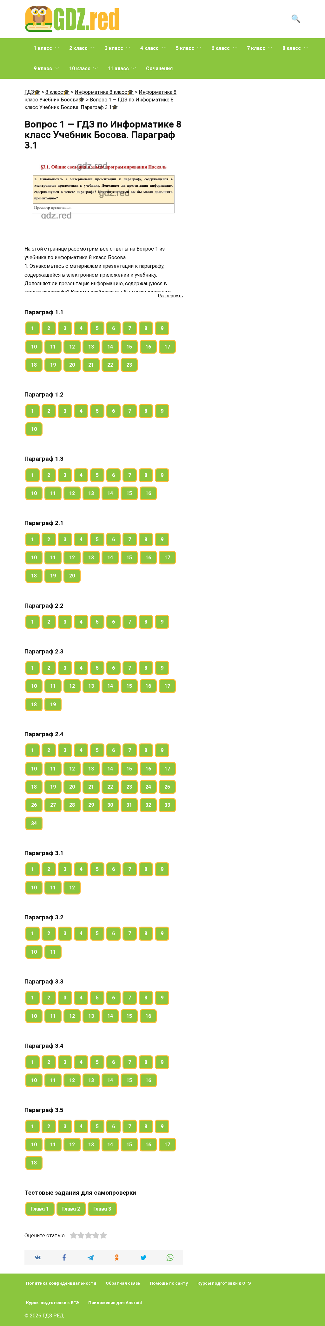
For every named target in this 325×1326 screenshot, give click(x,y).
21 (91, 365)
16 (148, 347)
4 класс (149, 48)
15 (129, 347)
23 (129, 365)
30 (110, 805)
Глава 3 (102, 1209)
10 (34, 347)
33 (167, 805)
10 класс (79, 69)
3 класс (114, 48)
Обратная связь (123, 1283)
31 (129, 805)
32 (148, 805)
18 (34, 365)
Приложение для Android (115, 1302)
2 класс (78, 48)
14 (110, 347)
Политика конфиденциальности (61, 1283)
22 (110, 365)
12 (72, 347)
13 (91, 347)
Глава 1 (40, 1209)
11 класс (118, 69)
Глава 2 (71, 1209)
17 (167, 347)
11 (53, 347)
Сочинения (159, 69)
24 (148, 787)
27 (53, 805)
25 (167, 787)
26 (34, 805)
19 (53, 365)
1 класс (43, 48)
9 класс (43, 69)
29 (91, 805)
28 (72, 805)
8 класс (291, 48)
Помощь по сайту (169, 1283)
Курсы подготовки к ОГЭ (224, 1283)
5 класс (185, 48)
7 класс (256, 48)
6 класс (220, 48)
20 (72, 365)
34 (34, 823)
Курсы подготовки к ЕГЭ (52, 1302)
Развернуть (170, 295)
